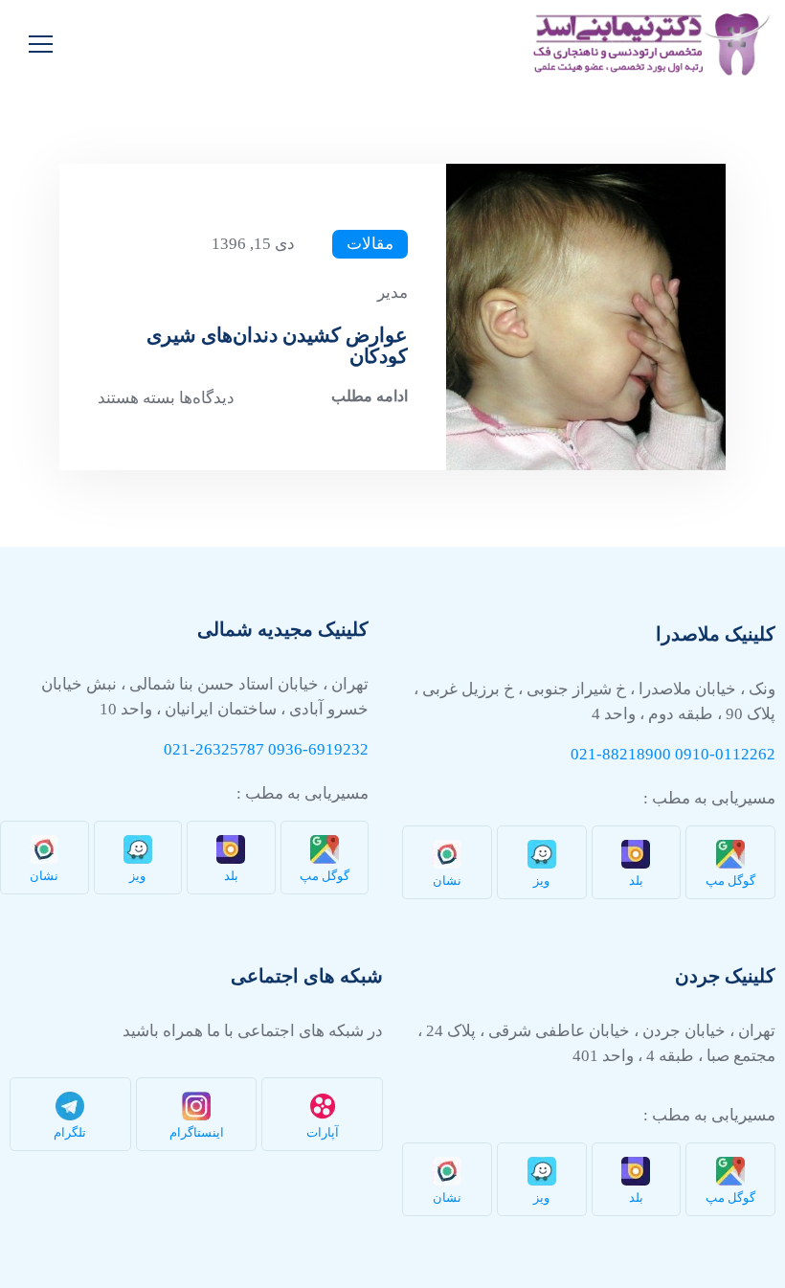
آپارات (322, 1132)
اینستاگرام (196, 1132)
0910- (695, 754)
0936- (288, 749)
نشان (447, 880)
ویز (541, 880)
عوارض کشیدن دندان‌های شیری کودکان (277, 346)
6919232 (338, 749)
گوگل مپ (730, 880)
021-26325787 (214, 749)
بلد (636, 880)
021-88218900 (621, 754)
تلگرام (70, 1132)
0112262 (745, 754)
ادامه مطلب (369, 396)
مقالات (370, 244)
